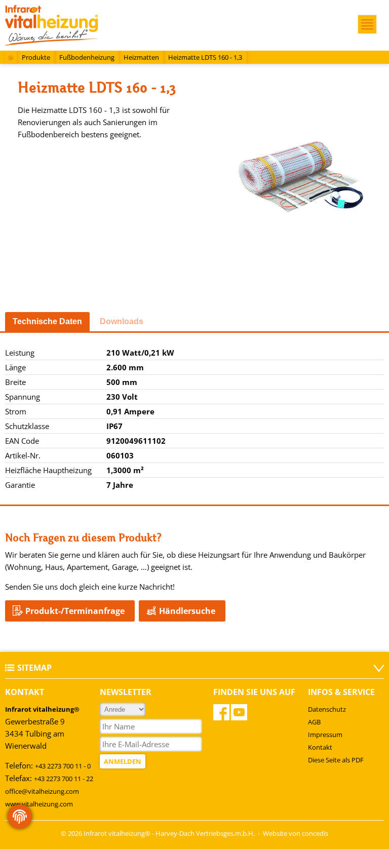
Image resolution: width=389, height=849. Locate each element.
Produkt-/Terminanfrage (75, 610)
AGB (314, 721)
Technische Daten (47, 321)
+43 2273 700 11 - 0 (63, 765)
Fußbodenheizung (86, 57)
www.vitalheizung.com (39, 803)
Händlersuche (187, 610)
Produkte (36, 57)
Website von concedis (295, 833)
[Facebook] (221, 712)
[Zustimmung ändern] (20, 816)
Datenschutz (327, 709)
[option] (300, 180)
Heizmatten (141, 57)
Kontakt (320, 747)
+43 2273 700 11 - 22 (63, 778)
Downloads (121, 321)
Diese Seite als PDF (336, 759)
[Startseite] (11, 58)
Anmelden (122, 761)
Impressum (325, 734)
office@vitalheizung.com (42, 791)
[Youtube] (239, 712)
